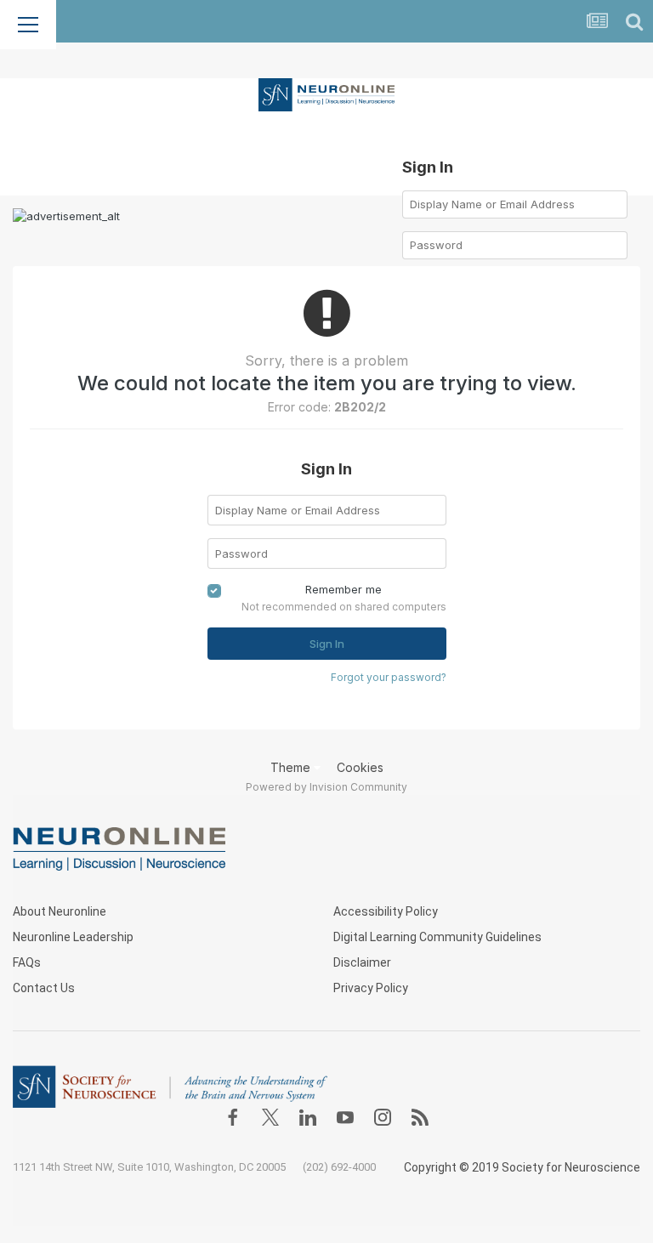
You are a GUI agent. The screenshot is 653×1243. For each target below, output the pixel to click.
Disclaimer (362, 962)
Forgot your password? (388, 677)
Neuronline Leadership (73, 937)
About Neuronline (59, 911)
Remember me (343, 589)
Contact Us (44, 988)
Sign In (326, 643)
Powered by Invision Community (326, 786)
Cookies (360, 767)
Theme (292, 767)
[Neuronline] (326, 93)
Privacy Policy (370, 988)
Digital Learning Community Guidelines (437, 937)
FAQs (27, 962)
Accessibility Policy (385, 911)
